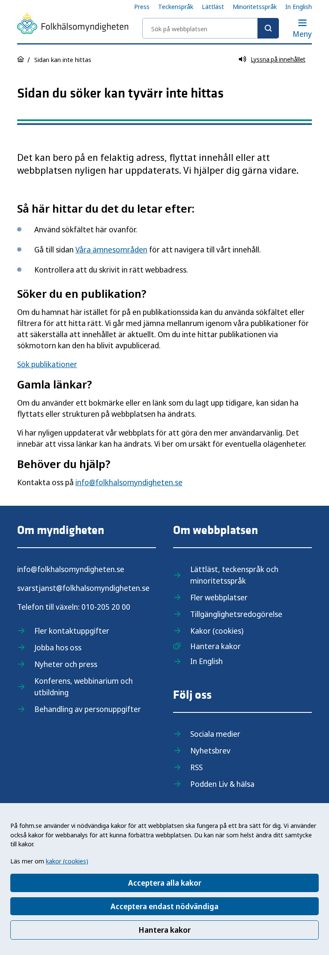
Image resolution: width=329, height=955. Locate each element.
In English (298, 6)
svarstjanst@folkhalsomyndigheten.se (83, 588)
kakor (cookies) (67, 861)
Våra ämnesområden (111, 249)
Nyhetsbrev (210, 750)
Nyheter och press (65, 664)
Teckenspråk (175, 6)
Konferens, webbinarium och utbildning (83, 686)
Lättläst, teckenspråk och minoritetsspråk (234, 575)
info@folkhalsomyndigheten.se (128, 482)
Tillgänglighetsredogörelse (236, 614)
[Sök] (268, 28)
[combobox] (210, 28)
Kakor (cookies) (216, 631)
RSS (196, 767)
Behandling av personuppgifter (87, 709)
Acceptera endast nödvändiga (164, 906)
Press (142, 6)
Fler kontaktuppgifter (71, 631)
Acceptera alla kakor (164, 883)
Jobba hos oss (57, 647)
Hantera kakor (164, 930)
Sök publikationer (47, 364)
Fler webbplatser (219, 597)
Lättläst (213, 6)
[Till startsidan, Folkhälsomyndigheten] (73, 24)
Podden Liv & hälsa (222, 784)
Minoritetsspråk (255, 6)
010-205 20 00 (105, 607)
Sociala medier (215, 734)
